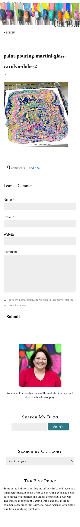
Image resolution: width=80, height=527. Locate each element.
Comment (10, 251)
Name (9, 199)
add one (34, 167)
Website (9, 234)
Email (9, 217)
